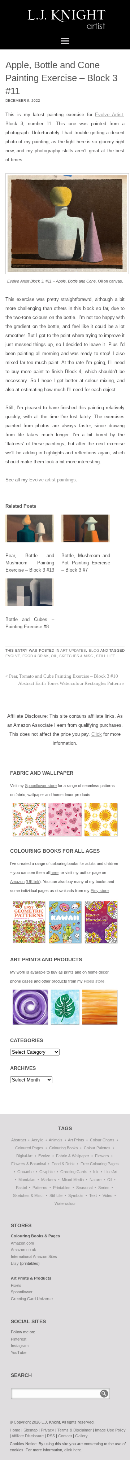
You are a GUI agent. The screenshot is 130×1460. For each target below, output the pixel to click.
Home (15, 1430)
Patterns (39, 1187)
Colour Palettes (97, 1148)
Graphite (47, 1172)
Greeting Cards (73, 1172)
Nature (95, 1179)
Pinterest (18, 1339)
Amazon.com (22, 1243)
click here (72, 1450)
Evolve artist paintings (52, 479)
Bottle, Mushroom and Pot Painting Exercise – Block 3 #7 (85, 563)
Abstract (18, 1140)
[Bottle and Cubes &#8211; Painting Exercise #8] (29, 592)
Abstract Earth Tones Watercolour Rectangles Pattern (71, 683)
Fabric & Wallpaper (72, 1156)
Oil (54, 656)
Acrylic (37, 1140)
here (54, 872)
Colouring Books (63, 1148)
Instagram (20, 1345)
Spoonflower (21, 1292)
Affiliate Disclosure (28, 1436)
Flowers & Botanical (28, 1164)
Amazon (17, 881)
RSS (51, 1436)
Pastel (21, 1187)
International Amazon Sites (34, 1256)
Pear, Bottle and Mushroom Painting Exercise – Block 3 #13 (29, 563)
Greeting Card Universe (32, 1299)
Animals (55, 1140)
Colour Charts (102, 1140)
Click (96, 734)
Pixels (16, 1285)
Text (93, 1195)
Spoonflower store (41, 785)
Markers (48, 1179)
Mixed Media (73, 1179)
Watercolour (65, 1203)
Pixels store (94, 981)
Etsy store (100, 890)
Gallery (81, 1436)
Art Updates (73, 650)
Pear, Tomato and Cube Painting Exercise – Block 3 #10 (61, 676)
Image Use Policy (110, 1430)
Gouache (25, 1172)
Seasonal (84, 1187)
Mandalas (26, 1179)
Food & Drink (35, 656)
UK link (33, 881)
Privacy (47, 1430)
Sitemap (30, 1430)
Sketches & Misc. (76, 656)
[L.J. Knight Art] (65, 21)
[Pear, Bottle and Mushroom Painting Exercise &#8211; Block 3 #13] (29, 528)
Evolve (12, 656)
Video (107, 1195)
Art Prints (76, 1140)
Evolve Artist (109, 114)
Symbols (75, 1195)
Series (103, 1187)
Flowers (102, 1156)
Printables (61, 1187)
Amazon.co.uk (23, 1249)
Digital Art (24, 1156)
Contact (65, 1436)
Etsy (15, 1263)
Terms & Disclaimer (74, 1430)
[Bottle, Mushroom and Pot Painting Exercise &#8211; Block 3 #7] (85, 528)
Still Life (105, 656)
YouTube (18, 1352)
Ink (96, 1172)
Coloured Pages (29, 1148)
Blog (94, 650)
